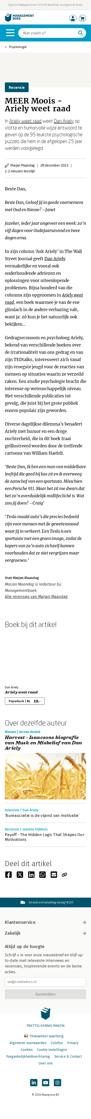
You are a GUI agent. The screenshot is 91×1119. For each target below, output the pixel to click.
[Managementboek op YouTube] (45, 1082)
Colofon (57, 1043)
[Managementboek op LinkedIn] (33, 1082)
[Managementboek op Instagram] (57, 1082)
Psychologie (18, 47)
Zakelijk (12, 933)
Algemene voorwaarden (27, 1043)
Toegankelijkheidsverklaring (28, 1057)
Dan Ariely (64, 121)
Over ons (46, 1063)
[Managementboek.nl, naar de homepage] (19, 21)
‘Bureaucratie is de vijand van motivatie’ (42, 815)
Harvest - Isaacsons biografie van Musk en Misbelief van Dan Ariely (43, 743)
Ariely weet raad (25, 121)
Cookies (27, 1050)
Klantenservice (20, 922)
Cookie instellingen (52, 1050)
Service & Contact (68, 1057)
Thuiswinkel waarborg (46, 1036)
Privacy (72, 1043)
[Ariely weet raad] (22, 656)
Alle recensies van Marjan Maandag (36, 596)
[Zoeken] (80, 33)
